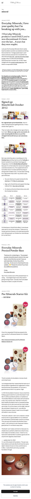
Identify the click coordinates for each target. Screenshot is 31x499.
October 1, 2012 (6, 99)
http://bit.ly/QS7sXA (18, 186)
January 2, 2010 (6, 291)
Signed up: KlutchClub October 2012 (13, 105)
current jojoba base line (17, 62)
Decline (15, 496)
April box (7, 181)
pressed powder (13, 80)
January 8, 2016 (6, 20)
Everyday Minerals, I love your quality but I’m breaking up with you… (15, 26)
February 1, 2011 (6, 244)
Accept (15, 491)
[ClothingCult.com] (15, 2)
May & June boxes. (18, 181)
